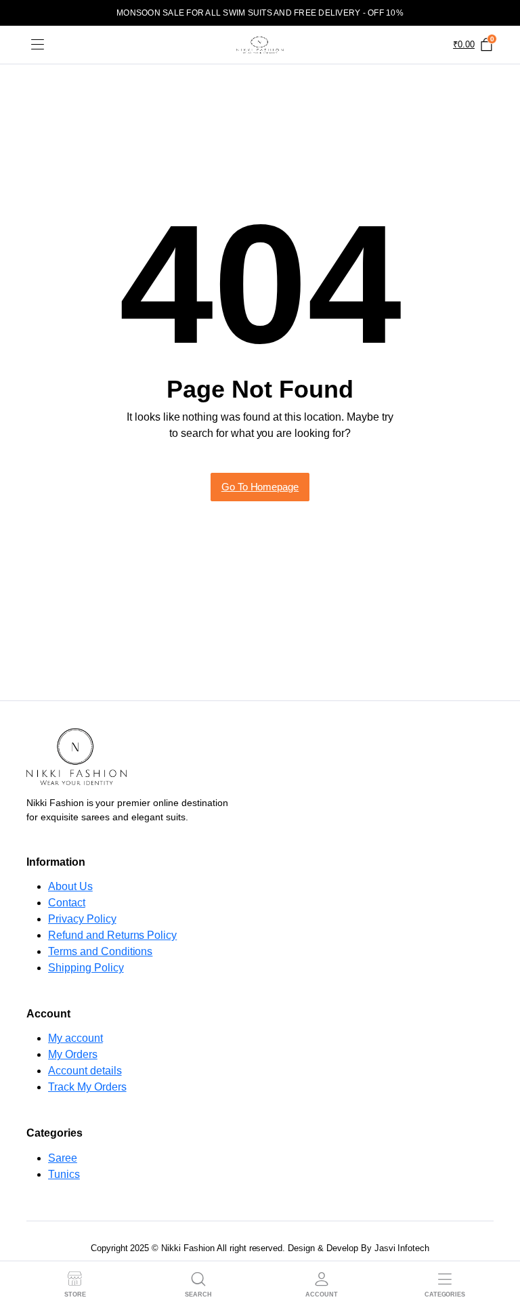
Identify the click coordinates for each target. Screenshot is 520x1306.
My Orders (73, 1054)
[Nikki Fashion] (260, 45)
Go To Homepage (260, 486)
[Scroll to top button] (498, 1245)
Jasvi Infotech (402, 1248)
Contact (66, 902)
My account (75, 1038)
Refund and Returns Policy (112, 935)
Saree (62, 1158)
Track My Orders (87, 1087)
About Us (70, 886)
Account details (85, 1070)
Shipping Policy (86, 967)
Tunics (64, 1174)
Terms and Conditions (100, 951)
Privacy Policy (82, 919)
